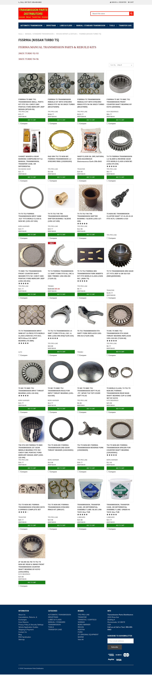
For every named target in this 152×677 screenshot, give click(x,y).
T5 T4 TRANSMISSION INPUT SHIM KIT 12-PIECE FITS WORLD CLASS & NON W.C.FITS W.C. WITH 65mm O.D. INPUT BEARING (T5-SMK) (31, 336)
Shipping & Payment (26, 630)
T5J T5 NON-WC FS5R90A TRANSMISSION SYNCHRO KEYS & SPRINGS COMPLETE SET (31, 507)
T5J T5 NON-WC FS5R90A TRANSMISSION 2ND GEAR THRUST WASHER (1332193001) (60, 447)
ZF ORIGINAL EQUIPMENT (88, 634)
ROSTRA (81, 630)
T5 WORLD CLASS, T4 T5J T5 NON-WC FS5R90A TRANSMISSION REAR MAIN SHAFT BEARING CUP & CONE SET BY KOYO (119, 393)
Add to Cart (32, 120)
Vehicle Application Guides (28, 627)
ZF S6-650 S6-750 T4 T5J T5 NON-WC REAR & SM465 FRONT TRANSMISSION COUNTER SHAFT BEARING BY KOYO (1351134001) (31, 567)
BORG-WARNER (84, 625)
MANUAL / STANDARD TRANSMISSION (90, 25)
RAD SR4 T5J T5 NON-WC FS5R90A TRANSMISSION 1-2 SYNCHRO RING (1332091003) (60, 158)
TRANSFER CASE (125, 25)
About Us (21, 615)
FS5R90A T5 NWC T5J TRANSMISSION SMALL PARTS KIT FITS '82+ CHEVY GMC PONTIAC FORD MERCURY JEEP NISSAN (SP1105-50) (31, 104)
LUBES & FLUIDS (66, 25)
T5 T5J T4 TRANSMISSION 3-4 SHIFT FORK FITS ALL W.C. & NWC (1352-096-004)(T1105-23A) (61, 333)
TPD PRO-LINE (83, 615)
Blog (20, 634)
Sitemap (21, 639)
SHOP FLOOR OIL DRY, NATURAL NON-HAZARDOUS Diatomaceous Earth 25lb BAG (90, 158)
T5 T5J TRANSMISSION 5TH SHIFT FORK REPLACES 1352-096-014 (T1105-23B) (89, 333)
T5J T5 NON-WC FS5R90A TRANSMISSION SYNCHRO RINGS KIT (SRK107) (58, 507)
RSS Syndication (24, 637)
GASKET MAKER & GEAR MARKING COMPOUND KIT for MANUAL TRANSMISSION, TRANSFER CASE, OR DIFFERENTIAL (30, 161)
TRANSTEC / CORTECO (87, 620)
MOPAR (81, 637)
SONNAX (81, 622)
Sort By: (113, 65)
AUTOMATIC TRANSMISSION (31, 25)
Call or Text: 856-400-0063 (30, 2)
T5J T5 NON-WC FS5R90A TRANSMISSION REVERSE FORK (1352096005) (90, 447)
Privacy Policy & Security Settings (30, 625)
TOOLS (112, 25)
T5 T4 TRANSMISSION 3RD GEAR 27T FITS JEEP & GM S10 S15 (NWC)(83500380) (120, 273)
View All (80, 639)
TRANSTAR (82, 617)
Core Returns (23, 622)
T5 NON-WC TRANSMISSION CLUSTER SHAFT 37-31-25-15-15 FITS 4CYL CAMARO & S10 (120, 216)
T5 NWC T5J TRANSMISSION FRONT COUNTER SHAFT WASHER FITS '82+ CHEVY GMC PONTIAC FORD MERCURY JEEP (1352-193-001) (31, 276)
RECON (81, 627)
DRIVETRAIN (51, 25)
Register (122, 2)
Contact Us (22, 632)
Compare (23, 123)
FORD (80, 632)
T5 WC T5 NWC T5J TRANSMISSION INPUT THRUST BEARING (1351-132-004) (31, 390)
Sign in (114, 2)
